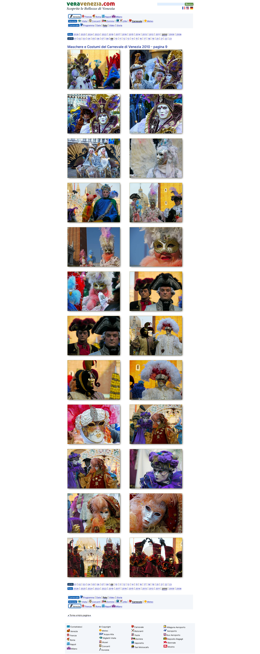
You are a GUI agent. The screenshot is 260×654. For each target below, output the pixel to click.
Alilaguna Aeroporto (176, 627)
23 (170, 38)
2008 (178, 34)
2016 (124, 34)
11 (120, 38)
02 (79, 38)
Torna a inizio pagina (79, 615)
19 (153, 38)
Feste (137, 635)
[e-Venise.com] (184, 8)
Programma (88, 25)
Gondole (105, 650)
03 (84, 38)
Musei (105, 642)
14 (132, 38)
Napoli (108, 17)
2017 (117, 34)
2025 (83, 34)
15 (137, 38)
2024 (90, 34)
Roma (98, 17)
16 (141, 38)
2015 (131, 34)
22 (166, 38)
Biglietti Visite (109, 638)
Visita (84, 21)
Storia (119, 25)
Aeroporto (172, 631)
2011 (158, 34)
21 (162, 38)
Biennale (172, 643)
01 (75, 38)
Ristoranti (138, 631)
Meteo (150, 21)
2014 (137, 34)
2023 (97, 34)
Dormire (110, 21)
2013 (144, 34)
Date (98, 25)
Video (112, 25)
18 (149, 38)
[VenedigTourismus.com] (191, 8)
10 (116, 38)
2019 (111, 34)
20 (157, 38)
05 (93, 38)
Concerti (96, 21)
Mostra (171, 647)
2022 (104, 34)
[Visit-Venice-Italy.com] (187, 8)
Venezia (74, 631)
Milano (119, 17)
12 (124, 38)
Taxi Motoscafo (142, 647)
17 (145, 38)
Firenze (88, 17)
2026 (76, 34)
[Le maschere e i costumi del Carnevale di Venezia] (97, 70)
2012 (151, 34)
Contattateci (76, 627)
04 (89, 38)
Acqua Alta (109, 634)
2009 (171, 34)
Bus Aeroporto (173, 635)
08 (107, 38)
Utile (125, 21)
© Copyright (105, 627)
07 (102, 38)
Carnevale (139, 627)
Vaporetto (139, 643)
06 (98, 38)
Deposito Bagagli (175, 639)
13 (128, 38)
